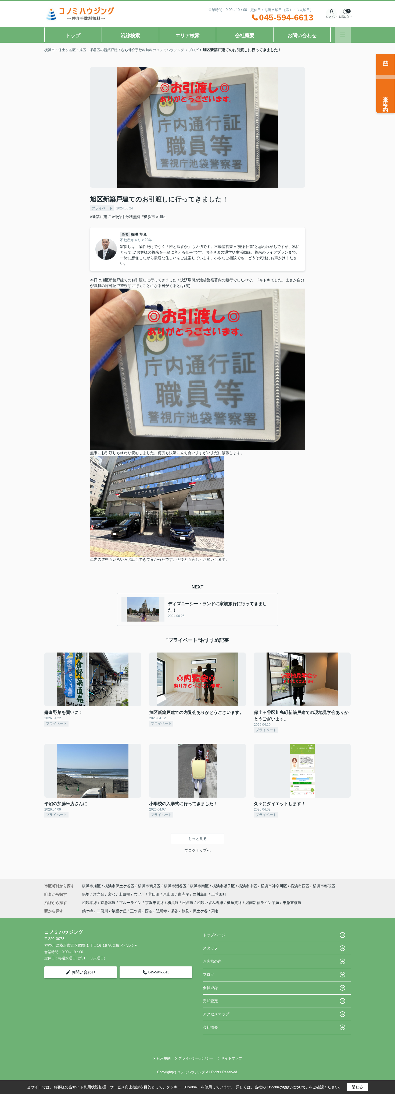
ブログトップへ (197, 850)
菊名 (215, 911)
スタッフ (210, 948)
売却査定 (210, 1001)
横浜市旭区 (91, 886)
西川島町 (201, 894)
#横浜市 (148, 217)
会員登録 (210, 988)
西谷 (148, 911)
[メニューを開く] (342, 35)
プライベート (102, 208)
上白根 (125, 894)
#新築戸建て (100, 217)
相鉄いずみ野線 (210, 902)
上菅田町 (218, 894)
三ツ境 (135, 911)
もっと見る (197, 838)
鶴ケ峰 (87, 911)
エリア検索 (187, 35)
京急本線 (108, 902)
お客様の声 (212, 961)
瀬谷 (174, 911)
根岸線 (188, 902)
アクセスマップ (216, 1014)
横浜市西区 (299, 886)
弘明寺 (161, 911)
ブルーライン (131, 902)
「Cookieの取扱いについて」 (287, 1087)
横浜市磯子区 (223, 886)
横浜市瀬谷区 (175, 886)
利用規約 (164, 1058)
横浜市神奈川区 (274, 886)
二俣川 (102, 911)
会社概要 (244, 35)
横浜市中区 (247, 886)
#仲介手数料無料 (126, 217)
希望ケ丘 (119, 911)
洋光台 (99, 894)
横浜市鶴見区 (149, 886)
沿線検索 (130, 35)
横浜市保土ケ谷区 (119, 886)
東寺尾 (184, 894)
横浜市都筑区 (324, 886)
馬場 (86, 894)
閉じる (357, 1087)
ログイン (331, 16)
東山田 (169, 894)
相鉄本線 (90, 902)
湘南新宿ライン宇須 (262, 902)
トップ (73, 35)
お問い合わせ (302, 35)
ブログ (208, 974)
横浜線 (173, 902)
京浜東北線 (155, 902)
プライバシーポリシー (195, 1058)
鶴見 (185, 911)
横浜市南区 (199, 886)
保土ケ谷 (200, 911)
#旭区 (161, 217)
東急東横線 (292, 902)
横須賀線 (235, 902)
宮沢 (112, 894)
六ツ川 (140, 894)
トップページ (214, 935)
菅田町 (154, 894)
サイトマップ (231, 1058)
